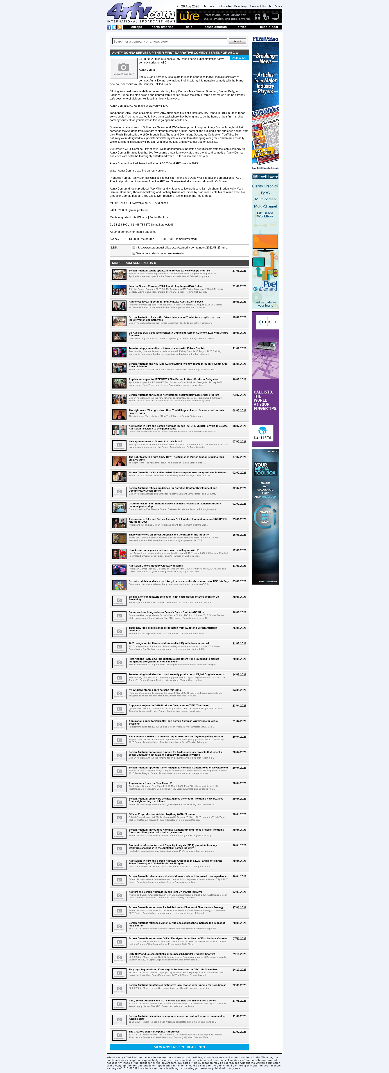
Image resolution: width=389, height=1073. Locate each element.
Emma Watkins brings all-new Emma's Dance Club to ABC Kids (166, 612)
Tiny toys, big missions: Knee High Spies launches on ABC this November (173, 969)
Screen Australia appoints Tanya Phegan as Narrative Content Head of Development (178, 767)
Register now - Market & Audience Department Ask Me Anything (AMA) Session (176, 736)
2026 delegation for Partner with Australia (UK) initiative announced (169, 643)
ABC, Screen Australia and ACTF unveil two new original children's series (172, 1000)
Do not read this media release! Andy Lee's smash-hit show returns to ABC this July (179, 581)
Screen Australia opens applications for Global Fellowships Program (169, 270)
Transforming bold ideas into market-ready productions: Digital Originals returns (177, 674)
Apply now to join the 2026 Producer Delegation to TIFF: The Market (169, 705)
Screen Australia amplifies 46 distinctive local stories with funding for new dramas (177, 985)
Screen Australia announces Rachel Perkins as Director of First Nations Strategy (176, 907)
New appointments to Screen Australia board (155, 441)
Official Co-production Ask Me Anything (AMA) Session (162, 814)
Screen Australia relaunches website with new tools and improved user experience (177, 876)
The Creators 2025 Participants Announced (154, 1031)
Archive (209, 6)
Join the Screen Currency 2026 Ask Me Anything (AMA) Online (165, 286)
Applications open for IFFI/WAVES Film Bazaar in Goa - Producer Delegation (174, 379)
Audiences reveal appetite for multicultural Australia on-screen (166, 301)
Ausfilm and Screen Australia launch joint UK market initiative (165, 891)
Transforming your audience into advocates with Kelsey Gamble (167, 348)
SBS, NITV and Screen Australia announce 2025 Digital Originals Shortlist (172, 954)
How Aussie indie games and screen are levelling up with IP (164, 550)
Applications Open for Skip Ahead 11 (150, 783)
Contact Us (258, 6)
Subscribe (224, 6)
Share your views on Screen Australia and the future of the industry (169, 534)
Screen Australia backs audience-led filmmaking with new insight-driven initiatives (178, 472)
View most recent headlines (179, 1047)
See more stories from (160, 253)
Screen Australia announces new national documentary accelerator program (174, 394)
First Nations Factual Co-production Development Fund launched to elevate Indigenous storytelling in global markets (174, 660)
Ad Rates (275, 6)
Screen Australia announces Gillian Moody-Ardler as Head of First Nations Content (178, 938)
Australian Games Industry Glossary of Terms (156, 565)
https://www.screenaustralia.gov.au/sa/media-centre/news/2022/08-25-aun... (182, 247)
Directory (240, 6)
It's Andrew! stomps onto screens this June (155, 690)
